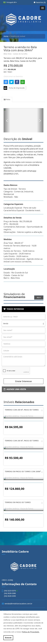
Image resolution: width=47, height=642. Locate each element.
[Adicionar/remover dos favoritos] (42, 410)
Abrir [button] (39, 297)
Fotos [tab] (8, 99)
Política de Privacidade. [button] (31, 632)
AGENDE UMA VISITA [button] (16, 389)
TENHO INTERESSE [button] (15, 309)
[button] (7, 120)
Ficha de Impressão (16, 88)
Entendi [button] (8, 638)
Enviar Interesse (23, 381)
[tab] (23, 309)
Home (6, 36)
